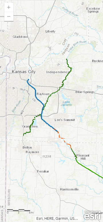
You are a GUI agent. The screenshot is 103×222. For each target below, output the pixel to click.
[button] (8, 7)
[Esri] (92, 215)
